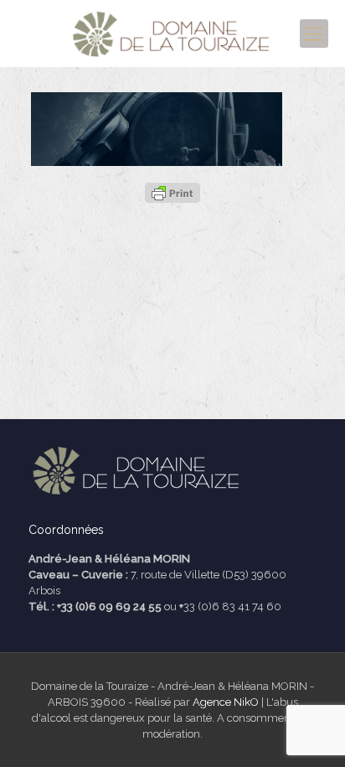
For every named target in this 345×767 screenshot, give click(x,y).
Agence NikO (226, 702)
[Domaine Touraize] (172, 33)
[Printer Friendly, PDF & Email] (172, 193)
